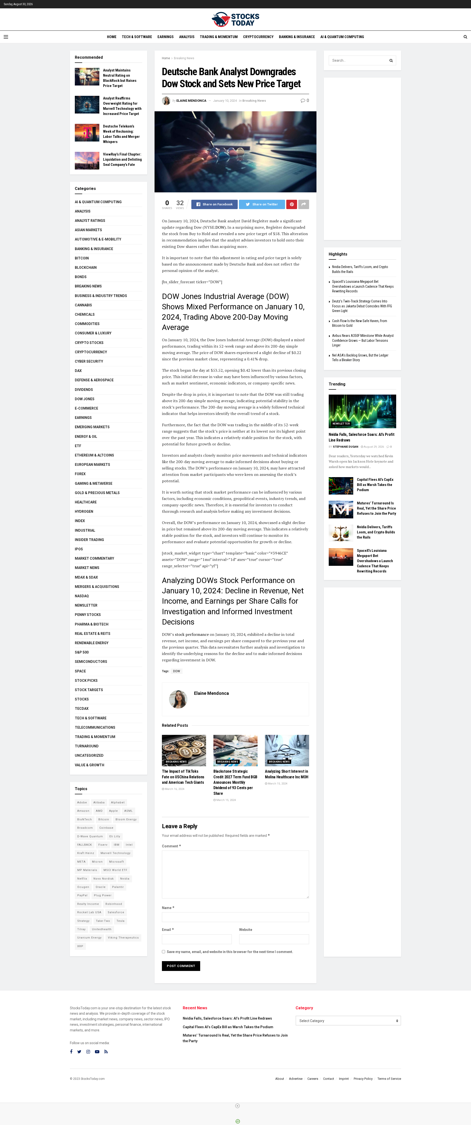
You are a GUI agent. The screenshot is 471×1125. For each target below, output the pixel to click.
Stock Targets (89, 690)
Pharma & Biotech (91, 624)
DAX (78, 371)
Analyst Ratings (90, 221)
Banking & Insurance (297, 37)
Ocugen (83, 887)
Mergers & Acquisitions (97, 587)
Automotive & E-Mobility (98, 239)
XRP (80, 946)
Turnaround (87, 746)
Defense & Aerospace (94, 380)
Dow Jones (84, 399)
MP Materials (87, 870)
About (279, 1079)
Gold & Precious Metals (97, 493)
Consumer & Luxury (93, 333)
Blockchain (86, 268)
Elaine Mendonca (191, 100)
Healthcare (86, 502)
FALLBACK (84, 844)
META (81, 861)
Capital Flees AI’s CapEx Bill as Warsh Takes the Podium (375, 484)
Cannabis (83, 305)
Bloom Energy (126, 819)
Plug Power (103, 895)
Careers (312, 1079)
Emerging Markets (92, 427)
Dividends (84, 390)
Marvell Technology (116, 853)
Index (80, 521)
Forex (80, 474)
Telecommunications (95, 727)
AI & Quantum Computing (342, 37)
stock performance (191, 634)
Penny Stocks (88, 615)
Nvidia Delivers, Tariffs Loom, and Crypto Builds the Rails (376, 532)
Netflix (82, 878)
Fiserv (102, 844)
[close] (237, 1106)
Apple (113, 810)
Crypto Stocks (89, 343)
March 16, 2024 (174, 789)
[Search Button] (391, 60)
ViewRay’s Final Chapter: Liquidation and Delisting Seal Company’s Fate (122, 159)
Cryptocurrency (258, 37)
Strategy (83, 921)
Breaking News (184, 58)
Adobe (82, 802)
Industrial (85, 530)
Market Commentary (94, 558)
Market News (87, 568)
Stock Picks (86, 681)
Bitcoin (82, 258)
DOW (219, 227)
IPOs (79, 549)
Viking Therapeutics (123, 937)
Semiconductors (91, 662)
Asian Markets (88, 230)
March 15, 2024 (226, 800)
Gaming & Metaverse (93, 483)
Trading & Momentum (219, 37)
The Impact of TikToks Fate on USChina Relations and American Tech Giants (183, 777)
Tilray (81, 929)
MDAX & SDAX (86, 577)
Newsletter (86, 605)
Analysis (187, 37)
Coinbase (106, 827)
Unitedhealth (102, 929)
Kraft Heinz (85, 853)
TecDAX (82, 709)
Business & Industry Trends (101, 296)
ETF (78, 446)
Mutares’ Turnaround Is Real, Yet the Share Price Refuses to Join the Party (376, 508)
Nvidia (125, 878)
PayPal (82, 895)
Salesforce (116, 912)
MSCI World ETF (115, 870)
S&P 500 (82, 652)
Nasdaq (82, 596)
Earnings (165, 37)
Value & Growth (89, 765)
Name (168, 907)
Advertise (295, 1079)
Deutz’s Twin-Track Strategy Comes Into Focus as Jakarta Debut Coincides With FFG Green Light (362, 306)
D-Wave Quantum (90, 836)
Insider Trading (89, 540)
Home (112, 37)
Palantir (118, 887)
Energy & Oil (86, 437)
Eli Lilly (114, 836)
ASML (128, 810)
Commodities (87, 324)
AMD (99, 810)
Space (80, 671)
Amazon (83, 810)
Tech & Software (137, 37)
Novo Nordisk (103, 878)
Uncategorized (89, 755)
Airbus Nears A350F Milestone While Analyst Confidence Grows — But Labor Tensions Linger (363, 340)
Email (168, 929)
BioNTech (84, 819)
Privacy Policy (363, 1079)
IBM (116, 844)
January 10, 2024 (225, 100)
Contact (328, 1079)
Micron (97, 861)
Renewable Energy (91, 643)
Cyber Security (89, 361)
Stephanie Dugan (345, 446)
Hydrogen (84, 511)
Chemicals (85, 314)
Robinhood (113, 904)
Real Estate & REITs (92, 634)
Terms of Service (389, 1079)
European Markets (92, 465)
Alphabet (118, 802)
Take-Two (103, 921)
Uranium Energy (89, 937)
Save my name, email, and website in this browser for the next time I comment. (230, 952)
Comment (171, 846)
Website (245, 930)
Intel (129, 844)
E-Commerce (86, 408)
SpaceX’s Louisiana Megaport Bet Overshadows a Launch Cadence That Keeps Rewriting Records (363, 286)
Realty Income (88, 904)
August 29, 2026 (373, 446)
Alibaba (99, 802)
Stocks (82, 699)
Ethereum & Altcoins (94, 455)
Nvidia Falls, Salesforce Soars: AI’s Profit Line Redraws (227, 1018)
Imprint (344, 1079)
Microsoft (116, 861)
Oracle (101, 887)
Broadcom (85, 827)
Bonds (81, 277)
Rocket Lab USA (89, 912)
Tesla (121, 921)
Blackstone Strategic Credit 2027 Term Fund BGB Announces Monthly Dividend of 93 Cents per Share (235, 782)
